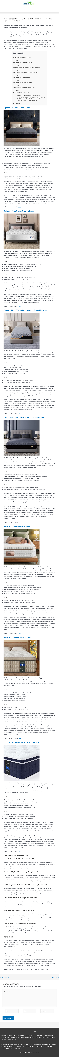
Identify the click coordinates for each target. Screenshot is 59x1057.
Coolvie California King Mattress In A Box (24, 87)
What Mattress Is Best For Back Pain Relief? (26, 94)
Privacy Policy (33, 1032)
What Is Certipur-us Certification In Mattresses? (28, 102)
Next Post (55, 977)
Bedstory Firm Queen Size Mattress (23, 62)
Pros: (17, 58)
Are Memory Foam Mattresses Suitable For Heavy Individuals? (31, 97)
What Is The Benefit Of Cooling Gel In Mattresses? (28, 98)
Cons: (17, 60)
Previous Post (4, 977)
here (19, 207)
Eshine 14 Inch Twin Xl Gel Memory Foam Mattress (27, 67)
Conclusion (17, 103)
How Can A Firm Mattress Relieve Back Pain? (27, 100)
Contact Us (25, 1032)
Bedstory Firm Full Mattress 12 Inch (23, 82)
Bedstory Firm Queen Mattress (22, 77)
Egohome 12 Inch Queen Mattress (22, 57)
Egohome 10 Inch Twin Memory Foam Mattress (26, 72)
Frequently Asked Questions (21, 92)
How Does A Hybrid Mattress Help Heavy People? (28, 95)
